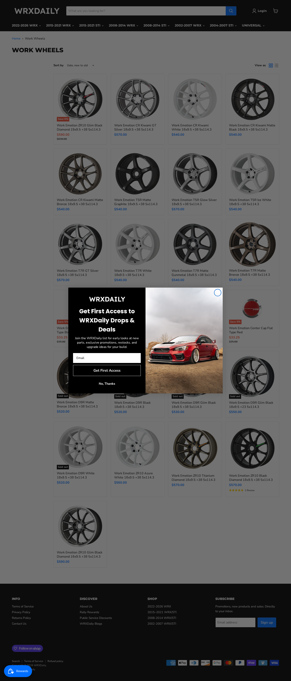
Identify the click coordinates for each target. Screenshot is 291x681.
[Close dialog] (217, 292)
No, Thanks (107, 384)
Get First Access (107, 370)
